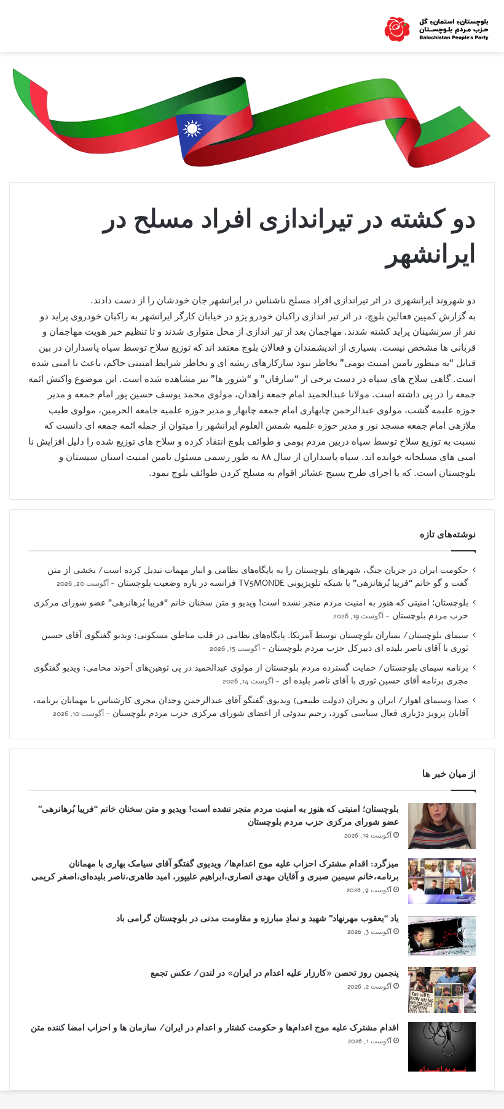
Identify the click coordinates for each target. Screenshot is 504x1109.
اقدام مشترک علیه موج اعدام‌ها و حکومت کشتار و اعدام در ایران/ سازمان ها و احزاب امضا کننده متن (215, 1027)
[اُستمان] (436, 26)
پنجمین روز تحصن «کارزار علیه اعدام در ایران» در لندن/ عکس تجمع (275, 973)
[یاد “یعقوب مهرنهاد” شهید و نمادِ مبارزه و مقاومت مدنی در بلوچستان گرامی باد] (442, 935)
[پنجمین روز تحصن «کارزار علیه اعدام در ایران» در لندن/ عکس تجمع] (442, 990)
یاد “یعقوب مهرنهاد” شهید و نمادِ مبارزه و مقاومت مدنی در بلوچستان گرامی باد (257, 918)
